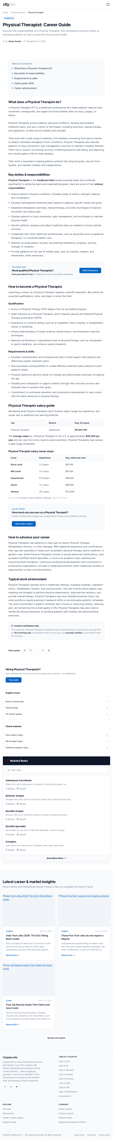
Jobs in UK (63, 1065)
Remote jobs (8, 1113)
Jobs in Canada (66, 1074)
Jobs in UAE (64, 1087)
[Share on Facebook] (30, 650)
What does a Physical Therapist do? (33, 68)
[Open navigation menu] (108, 4)
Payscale (47, 498)
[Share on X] (36, 650)
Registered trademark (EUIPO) (72, 1122)
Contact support (66, 1113)
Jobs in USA (64, 1061)
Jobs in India (64, 1083)
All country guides (14, 714)
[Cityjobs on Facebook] (5, 1086)
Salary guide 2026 (24, 83)
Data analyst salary (14, 735)
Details (11, 789)
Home (5, 12)
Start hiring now (90, 270)
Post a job (13, 680)
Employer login (65, 1117)
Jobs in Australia (66, 1078)
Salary (22, 789)
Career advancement (25, 88)
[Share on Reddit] (48, 650)
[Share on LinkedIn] (24, 650)
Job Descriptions (18, 12)
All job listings (12, 708)
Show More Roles (55, 858)
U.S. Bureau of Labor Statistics (29, 498)
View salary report (23, 524)
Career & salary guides (13, 1117)
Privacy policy (104, 1135)
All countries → (65, 1096)
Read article (11, 955)
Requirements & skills (25, 78)
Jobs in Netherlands (68, 1091)
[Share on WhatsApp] (42, 650)
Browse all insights (56, 1038)
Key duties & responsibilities (29, 73)
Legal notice (79, 1135)
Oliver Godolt (15, 41)
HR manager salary (14, 741)
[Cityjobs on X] (16, 1086)
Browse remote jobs (15, 701)
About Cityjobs (65, 1109)
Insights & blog (9, 1122)
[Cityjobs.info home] (10, 4)
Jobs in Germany (66, 1070)
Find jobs (7, 1109)
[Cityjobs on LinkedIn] (11, 1086)
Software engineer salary (17, 747)
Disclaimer (91, 1135)
